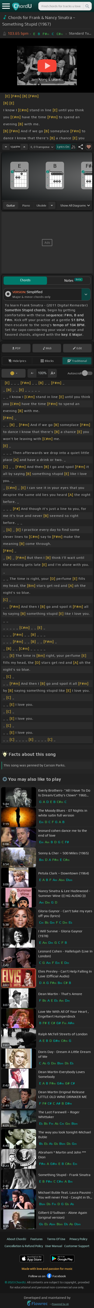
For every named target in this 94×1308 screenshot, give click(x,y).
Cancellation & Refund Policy (24, 1246)
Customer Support (76, 1246)
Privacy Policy (78, 1239)
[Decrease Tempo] (6, 147)
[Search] (87, 6)
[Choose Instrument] (52, 205)
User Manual (53, 1246)
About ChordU (16, 1239)
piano (26, 205)
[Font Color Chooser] (14, 373)
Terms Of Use (56, 1239)
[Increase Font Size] (52, 373)
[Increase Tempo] (24, 147)
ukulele (41, 205)
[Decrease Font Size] (32, 373)
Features (36, 1239)
